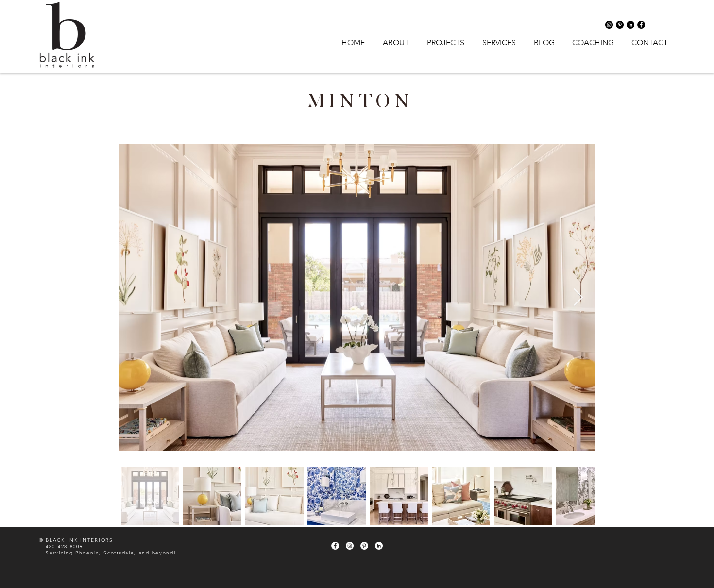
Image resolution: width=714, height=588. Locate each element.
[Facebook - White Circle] (335, 546)
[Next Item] (578, 297)
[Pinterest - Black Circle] (620, 25)
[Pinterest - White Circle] (364, 546)
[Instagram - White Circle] (350, 546)
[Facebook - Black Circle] (641, 25)
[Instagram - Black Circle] (609, 25)
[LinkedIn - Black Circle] (630, 25)
